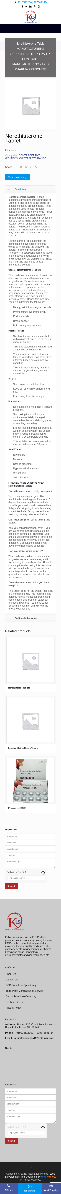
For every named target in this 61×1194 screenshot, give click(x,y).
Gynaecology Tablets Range (25, 158)
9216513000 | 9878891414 (32, 2)
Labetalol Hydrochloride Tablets (23, 748)
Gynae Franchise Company (21, 996)
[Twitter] (26, 6)
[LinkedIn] (30, 6)
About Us (11, 974)
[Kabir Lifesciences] (30, 15)
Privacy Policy (13, 1007)
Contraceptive (29, 155)
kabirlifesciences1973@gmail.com (34, 1038)
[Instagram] (38, 6)
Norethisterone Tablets (19, 688)
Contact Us (12, 979)
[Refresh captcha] (43, 873)
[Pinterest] (34, 6)
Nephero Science (15, 1002)
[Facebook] (22, 6)
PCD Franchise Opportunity (21, 985)
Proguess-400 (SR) (17, 808)
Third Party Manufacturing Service (24, 991)
